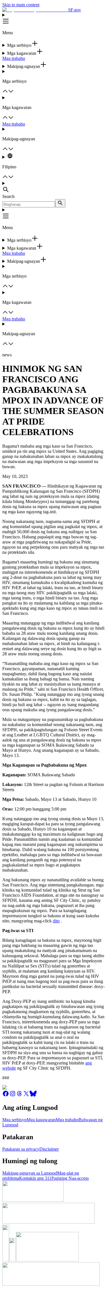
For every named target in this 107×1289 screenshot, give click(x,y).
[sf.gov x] (26, 1095)
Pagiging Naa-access (70, 1178)
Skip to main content (20, 4)
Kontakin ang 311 (35, 1178)
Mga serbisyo (14, 1119)
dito (56, 920)
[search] (60, 203)
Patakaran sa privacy (20, 1149)
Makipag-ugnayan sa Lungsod (29, 1173)
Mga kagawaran (41, 1119)
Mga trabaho (13, 58)
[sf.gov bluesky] (33, 1095)
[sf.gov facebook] (5, 1095)
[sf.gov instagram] (12, 1095)
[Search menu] (53, 187)
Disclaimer (49, 1149)
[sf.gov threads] (19, 1095)
